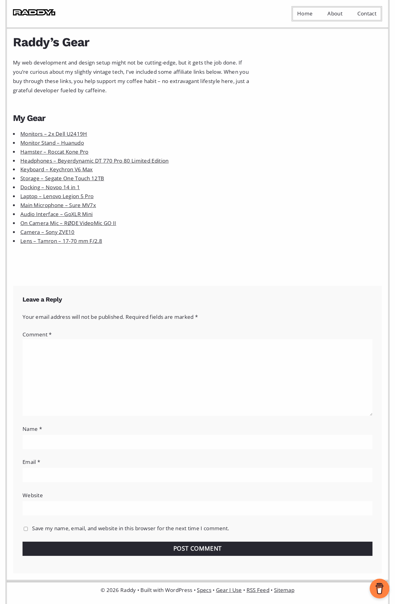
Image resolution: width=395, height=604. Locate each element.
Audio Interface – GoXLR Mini (56, 214)
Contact (366, 13)
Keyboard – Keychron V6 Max (56, 169)
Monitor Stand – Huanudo (52, 142)
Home (305, 13)
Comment (37, 334)
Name (32, 428)
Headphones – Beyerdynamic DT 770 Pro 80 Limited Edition (94, 160)
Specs (204, 590)
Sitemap (284, 590)
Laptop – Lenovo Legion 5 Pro (57, 196)
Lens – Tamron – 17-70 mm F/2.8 (61, 240)
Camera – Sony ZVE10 (47, 231)
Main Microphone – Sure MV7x (58, 205)
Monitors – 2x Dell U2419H (53, 133)
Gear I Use (229, 590)
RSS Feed (258, 590)
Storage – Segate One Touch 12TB (62, 178)
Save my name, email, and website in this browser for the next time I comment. (130, 528)
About (335, 13)
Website (33, 495)
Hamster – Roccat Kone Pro (54, 151)
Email (31, 461)
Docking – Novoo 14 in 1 (50, 187)
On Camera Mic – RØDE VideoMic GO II (68, 223)
